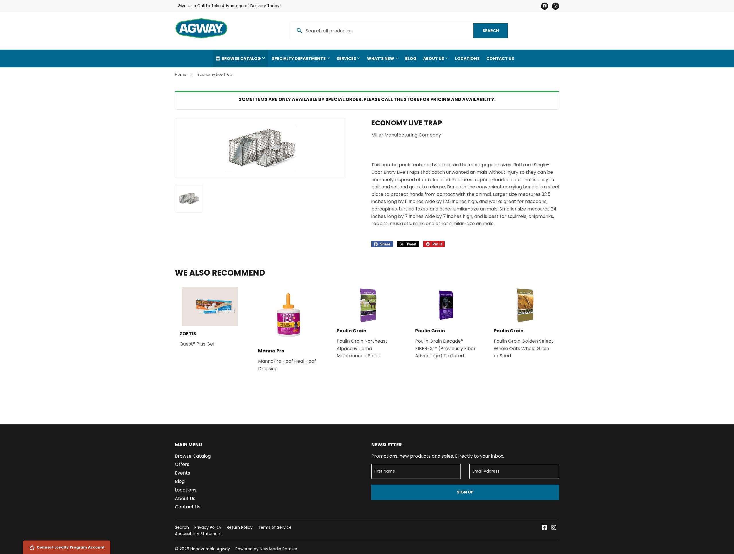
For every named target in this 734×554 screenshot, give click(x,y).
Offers (182, 464)
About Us (434, 58)
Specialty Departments (299, 58)
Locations (467, 58)
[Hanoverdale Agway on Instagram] (553, 528)
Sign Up (465, 492)
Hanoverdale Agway (210, 549)
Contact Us (500, 58)
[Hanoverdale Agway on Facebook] (544, 528)
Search (495, 31)
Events (182, 473)
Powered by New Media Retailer (266, 549)
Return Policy (240, 527)
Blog (411, 58)
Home (180, 74)
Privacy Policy (207, 527)
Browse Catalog (241, 58)
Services (347, 58)
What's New (381, 58)
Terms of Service (275, 527)
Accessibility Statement (198, 534)
